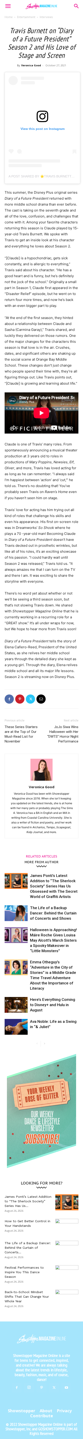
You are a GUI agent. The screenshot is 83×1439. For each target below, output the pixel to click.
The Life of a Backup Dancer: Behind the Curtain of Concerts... (28, 1247)
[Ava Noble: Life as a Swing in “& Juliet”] (16, 1027)
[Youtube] (66, 1387)
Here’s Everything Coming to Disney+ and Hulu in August (52, 1004)
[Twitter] (30, 699)
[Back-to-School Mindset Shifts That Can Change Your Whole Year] (66, 1298)
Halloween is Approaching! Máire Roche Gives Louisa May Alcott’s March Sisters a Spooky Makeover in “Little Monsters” (53, 940)
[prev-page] (37, 1044)
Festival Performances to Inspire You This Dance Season (24, 1272)
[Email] (41, 699)
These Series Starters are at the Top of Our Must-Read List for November (21, 734)
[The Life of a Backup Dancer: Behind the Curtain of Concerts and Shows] (16, 913)
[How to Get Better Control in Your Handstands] (66, 1227)
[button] (7, 6)
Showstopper (21, 1411)
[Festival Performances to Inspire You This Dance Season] (66, 1273)
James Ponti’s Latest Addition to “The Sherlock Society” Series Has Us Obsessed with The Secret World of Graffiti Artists (53, 886)
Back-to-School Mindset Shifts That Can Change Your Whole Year (27, 1296)
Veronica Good (31, 65)
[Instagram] (29, 1387)
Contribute (41, 1416)
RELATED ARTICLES (41, 856)
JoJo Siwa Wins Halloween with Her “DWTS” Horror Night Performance (62, 734)
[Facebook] (9, 699)
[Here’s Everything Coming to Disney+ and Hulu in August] (16, 1005)
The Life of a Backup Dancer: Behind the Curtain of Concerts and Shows (53, 913)
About (46, 1411)
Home (9, 17)
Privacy (64, 1411)
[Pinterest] (19, 699)
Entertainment (26, 17)
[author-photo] (41, 780)
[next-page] (44, 1044)
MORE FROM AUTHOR (41, 862)
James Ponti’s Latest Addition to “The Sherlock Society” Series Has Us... (28, 1201)
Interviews (46, 17)
